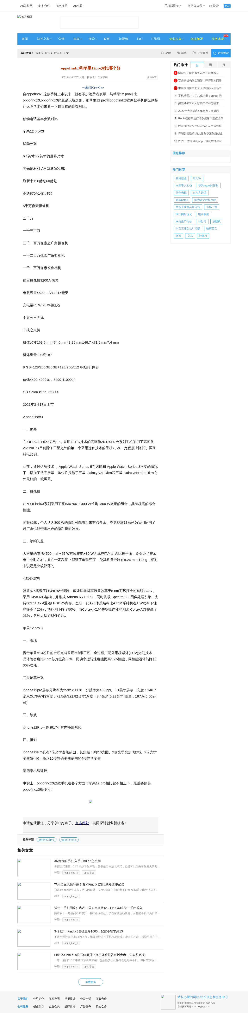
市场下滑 (211, 207)
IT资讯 (155, 39)
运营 (92, 39)
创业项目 (38, 1006)
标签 (184, 53)
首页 (25, 39)
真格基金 (181, 178)
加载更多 (90, 982)
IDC (139, 39)
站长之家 (43, 39)
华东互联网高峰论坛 (188, 207)
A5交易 (78, 5)
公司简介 (38, 998)
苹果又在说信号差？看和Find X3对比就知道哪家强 (89, 884)
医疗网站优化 (184, 214)
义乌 (190, 235)
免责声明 (85, 998)
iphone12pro (46, 839)
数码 (56, 53)
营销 (61, 39)
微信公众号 (195, 5)
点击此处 (82, 823)
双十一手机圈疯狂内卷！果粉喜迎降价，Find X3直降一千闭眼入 (98, 908)
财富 (107, 39)
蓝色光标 (181, 192)
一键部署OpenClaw (93, 87)
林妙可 (202, 221)
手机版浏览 (171, 5)
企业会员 (202, 53)
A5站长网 (26, 5)
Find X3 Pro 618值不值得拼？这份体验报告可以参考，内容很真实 (99, 955)
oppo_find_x (69, 839)
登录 (227, 5)
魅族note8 (182, 199)
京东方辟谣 (199, 192)
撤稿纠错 (152, 77)
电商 (76, 39)
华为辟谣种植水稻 (205, 199)
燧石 (178, 235)
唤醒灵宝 (211, 228)
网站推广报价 (184, 221)
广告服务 (85, 1006)
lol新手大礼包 (184, 185)
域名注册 (61, 5)
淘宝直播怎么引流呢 (188, 228)
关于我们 (22, 998)
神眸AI (203, 235)
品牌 (168, 53)
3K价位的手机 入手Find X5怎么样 (77, 861)
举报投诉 (70, 998)
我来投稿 (103, 77)
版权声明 (54, 998)
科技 (47, 53)
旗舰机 (217, 221)
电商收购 (203, 214)
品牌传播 (70, 1006)
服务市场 (218, 39)
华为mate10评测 (208, 185)
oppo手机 (89, 872)
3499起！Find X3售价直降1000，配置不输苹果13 (88, 931)
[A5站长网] (32, 21)
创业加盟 (196, 39)
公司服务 (22, 1006)
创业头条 (175, 39)
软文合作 (101, 1006)
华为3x (197, 178)
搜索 (216, 5)
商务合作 (44, 5)
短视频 (123, 39)
